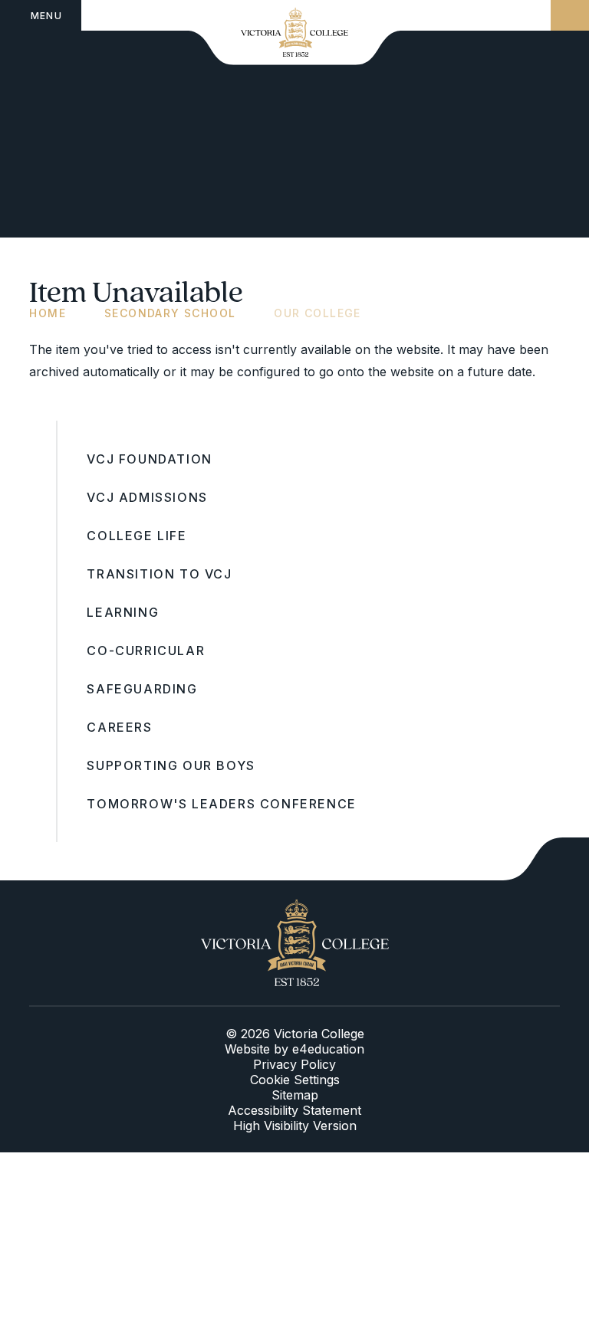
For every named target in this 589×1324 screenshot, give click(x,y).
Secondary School (169, 313)
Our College (317, 313)
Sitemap (294, 1095)
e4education (328, 1049)
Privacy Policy (294, 1064)
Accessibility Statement (294, 1110)
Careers (119, 727)
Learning (123, 612)
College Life (136, 535)
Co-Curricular (146, 650)
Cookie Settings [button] (295, 1079)
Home (47, 313)
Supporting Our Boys (171, 765)
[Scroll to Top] (546, 858)
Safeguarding (142, 688)
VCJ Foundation (149, 459)
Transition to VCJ (159, 574)
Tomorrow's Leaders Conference (221, 803)
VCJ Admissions (147, 497)
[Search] (570, 15)
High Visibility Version (295, 1125)
